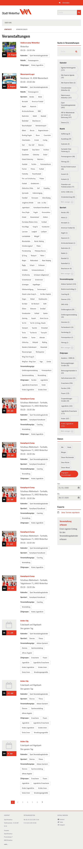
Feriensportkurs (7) (67, 337)
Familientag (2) (65, 332)
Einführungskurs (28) (67, 309)
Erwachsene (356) (67, 383)
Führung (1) (64, 342)
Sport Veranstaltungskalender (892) (68, 105)
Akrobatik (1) (65, 223)
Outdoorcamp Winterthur (30, 43)
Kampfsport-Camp (27, 399)
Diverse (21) (65, 122)
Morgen (63, 452)
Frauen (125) (65, 393)
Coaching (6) (65, 294)
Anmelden (65, 3)
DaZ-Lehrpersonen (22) (68, 378)
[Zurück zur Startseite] (17, 13)
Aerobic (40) (65, 212)
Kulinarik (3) (65, 179)
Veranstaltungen (21, 29)
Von (58, 484)
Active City (24, 621)
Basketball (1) (65, 263)
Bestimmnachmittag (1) (68, 289)
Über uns (8, 23)
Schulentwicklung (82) (68, 197)
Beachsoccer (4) (66, 268)
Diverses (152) (65, 299)
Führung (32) (65, 162)
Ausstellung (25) (66, 139)
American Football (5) (68, 228)
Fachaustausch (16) (67, 327)
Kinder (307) (65, 418)
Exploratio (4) (65, 144)
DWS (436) (64, 304)
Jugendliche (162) (66, 406)
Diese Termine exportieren (70, 512)
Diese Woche (65, 462)
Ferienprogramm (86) (68, 156)
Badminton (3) (65, 248)
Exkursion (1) (65, 322)
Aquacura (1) (65, 238)
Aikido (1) (64, 217)
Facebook (62, 819)
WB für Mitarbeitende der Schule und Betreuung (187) (67, 115)
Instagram (62, 825)
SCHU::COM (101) (67, 192)
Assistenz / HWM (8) (67, 358)
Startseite (7, 29)
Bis (58, 494)
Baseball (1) (65, 258)
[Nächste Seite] (42, 802)
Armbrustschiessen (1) (68, 243)
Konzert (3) (64, 174)
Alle (62, 447)
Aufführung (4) (65, 134)
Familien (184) (65, 388)
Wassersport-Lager (27, 74)
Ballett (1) (64, 253)
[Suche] (79, 12)
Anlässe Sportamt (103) (68, 284)
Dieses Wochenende (67, 457)
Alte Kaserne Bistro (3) (68, 83)
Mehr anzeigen (66, 202)
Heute (69, 447)
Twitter (61, 822)
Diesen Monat (65, 467)
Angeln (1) (64, 233)
